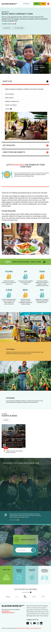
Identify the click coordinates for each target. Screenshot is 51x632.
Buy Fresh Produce (19, 28)
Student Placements (11, 105)
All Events (5, 420)
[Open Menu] (48, 4)
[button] (33, 550)
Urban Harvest (9, 97)
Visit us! (27, 3)
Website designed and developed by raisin (31, 628)
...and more (7, 109)
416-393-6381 (5, 611)
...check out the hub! (13, 520)
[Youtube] (34, 623)
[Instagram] (38, 623)
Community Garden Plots (12, 101)
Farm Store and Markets (14, 152)
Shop (43, 3)
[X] (31, 623)
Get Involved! (9, 145)
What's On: (7, 81)
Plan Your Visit (7, 28)
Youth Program (9, 94)
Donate (37, 3)
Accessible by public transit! (8, 24)
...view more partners (26, 592)
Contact (19, 628)
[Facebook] (27, 623)
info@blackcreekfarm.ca (8, 612)
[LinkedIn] (41, 623)
